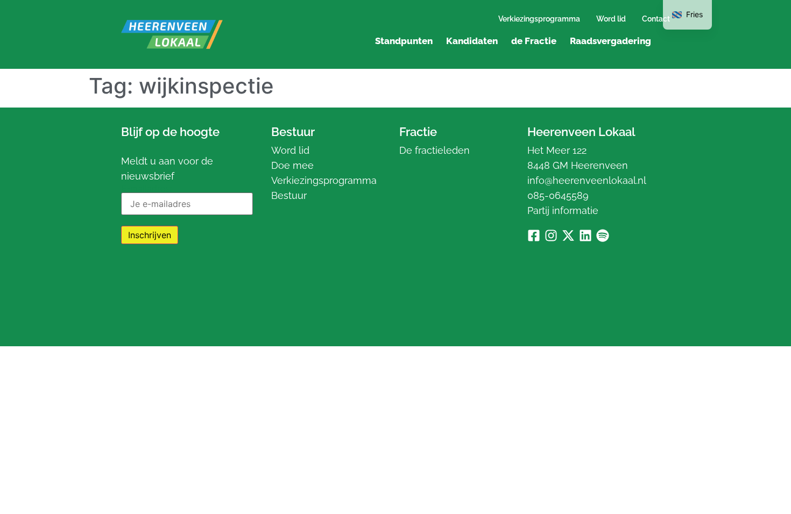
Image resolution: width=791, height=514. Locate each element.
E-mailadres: (146, 189)
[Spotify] (602, 235)
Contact (656, 19)
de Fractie (533, 40)
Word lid (611, 19)
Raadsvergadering (610, 40)
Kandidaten (472, 40)
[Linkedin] (585, 235)
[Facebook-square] (533, 235)
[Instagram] (551, 235)
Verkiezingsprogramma (539, 19)
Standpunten (404, 40)
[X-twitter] (568, 235)
